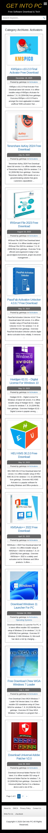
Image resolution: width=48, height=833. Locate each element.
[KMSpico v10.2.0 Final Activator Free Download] (24, 50)
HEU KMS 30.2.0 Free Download (24, 455)
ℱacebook (19, 814)
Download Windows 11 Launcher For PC (24, 605)
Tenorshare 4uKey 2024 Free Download (24, 147)
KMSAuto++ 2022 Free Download (24, 529)
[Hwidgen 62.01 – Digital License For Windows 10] (24, 360)
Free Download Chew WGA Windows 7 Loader (24, 682)
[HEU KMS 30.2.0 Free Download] (24, 434)
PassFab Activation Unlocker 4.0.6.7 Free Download (24, 301)
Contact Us (37, 808)
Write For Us (8, 814)
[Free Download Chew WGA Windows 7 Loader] (24, 662)
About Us (7, 808)
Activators (33, 82)
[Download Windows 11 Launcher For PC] (24, 585)
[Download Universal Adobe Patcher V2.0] (24, 736)
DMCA (15, 808)
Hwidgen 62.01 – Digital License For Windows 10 (24, 381)
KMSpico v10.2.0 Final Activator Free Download (24, 70)
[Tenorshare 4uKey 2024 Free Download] (24, 127)
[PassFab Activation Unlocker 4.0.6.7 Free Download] (24, 281)
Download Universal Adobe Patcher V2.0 (24, 756)
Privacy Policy (25, 808)
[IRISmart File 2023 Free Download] (24, 204)
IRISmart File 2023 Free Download (24, 224)
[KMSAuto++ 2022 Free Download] (24, 508)
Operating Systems (24, 620)
